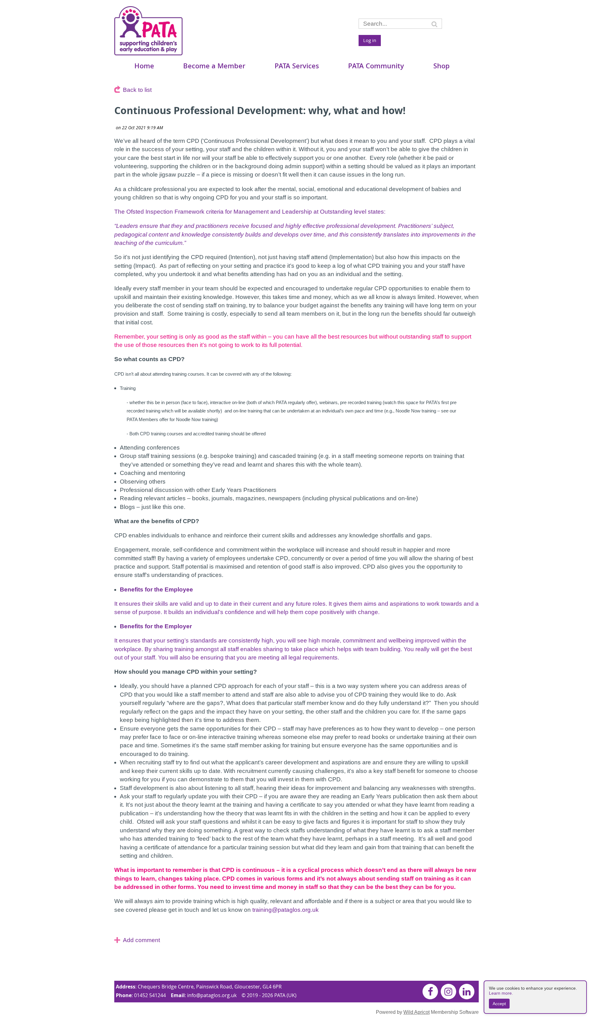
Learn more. (501, 993)
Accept (499, 1003)
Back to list (137, 90)
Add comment (141, 940)
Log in (369, 40)
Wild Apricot (416, 1012)
